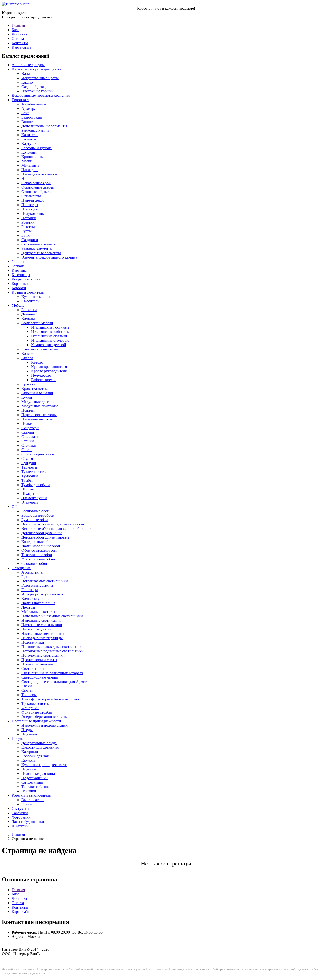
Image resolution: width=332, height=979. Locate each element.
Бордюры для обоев (37, 515)
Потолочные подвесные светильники (52, 651)
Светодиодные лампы (39, 677)
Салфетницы (32, 782)
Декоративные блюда (39, 743)
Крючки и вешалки (37, 393)
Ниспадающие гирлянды (42, 638)
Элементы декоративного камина (49, 257)
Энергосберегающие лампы (44, 717)
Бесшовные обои (35, 511)
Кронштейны (32, 157)
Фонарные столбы (36, 712)
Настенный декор (36, 629)
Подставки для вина (38, 773)
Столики (28, 445)
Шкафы (27, 493)
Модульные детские (37, 402)
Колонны (29, 152)
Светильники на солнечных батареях (52, 673)
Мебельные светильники (42, 612)
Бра (24, 577)
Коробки (19, 288)
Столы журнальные (37, 454)
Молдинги (30, 165)
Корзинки (20, 283)
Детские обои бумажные (41, 533)
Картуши (28, 143)
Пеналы (28, 410)
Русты (26, 231)
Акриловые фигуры (28, 65)
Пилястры (29, 205)
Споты (27, 690)
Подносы (29, 769)
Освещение (21, 568)
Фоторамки (21, 817)
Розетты (28, 227)
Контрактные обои (36, 542)
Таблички (20, 813)
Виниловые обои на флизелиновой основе (56, 528)
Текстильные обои (36, 555)
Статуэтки (20, 808)
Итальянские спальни (49, 336)
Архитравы (30, 108)
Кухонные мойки (35, 297)
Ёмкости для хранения (40, 747)
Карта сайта (21, 47)
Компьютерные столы (39, 349)
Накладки (29, 170)
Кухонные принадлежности (44, 765)
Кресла (27, 358)
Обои (16, 507)
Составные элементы (39, 244)
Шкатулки (20, 826)
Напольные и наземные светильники (52, 616)
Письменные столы (37, 419)
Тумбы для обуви (35, 485)
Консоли (28, 353)
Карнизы (28, 139)
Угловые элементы (36, 248)
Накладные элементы (39, 174)
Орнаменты (31, 196)
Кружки (28, 760)
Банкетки (29, 310)
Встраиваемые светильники (44, 581)
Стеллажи (29, 437)
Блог (15, 30)
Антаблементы (33, 104)
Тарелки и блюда (35, 787)
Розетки (28, 222)
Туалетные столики (37, 472)
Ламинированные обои (40, 546)
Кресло (37, 362)
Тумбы (27, 480)
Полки (26, 423)
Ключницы (21, 275)
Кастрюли (29, 752)
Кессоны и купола (36, 148)
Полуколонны (33, 213)
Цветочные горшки (37, 91)
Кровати (28, 384)
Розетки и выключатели (31, 795)
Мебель (18, 305)
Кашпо (27, 82)
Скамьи (27, 432)
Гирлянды (29, 590)
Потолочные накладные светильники (52, 647)
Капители (29, 135)
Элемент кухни (34, 498)
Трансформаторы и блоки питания (50, 699)
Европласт (20, 100)
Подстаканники (34, 778)
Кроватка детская (35, 388)
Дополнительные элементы (44, 126)
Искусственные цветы (40, 78)
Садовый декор (34, 87)
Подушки (29, 734)
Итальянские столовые (50, 340)
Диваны (28, 314)
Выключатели (32, 800)
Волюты (28, 122)
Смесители (30, 301)
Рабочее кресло (43, 380)
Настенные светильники (41, 625)
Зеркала (18, 266)
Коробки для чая (35, 756)
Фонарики (30, 708)
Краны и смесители (28, 292)
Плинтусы (30, 209)
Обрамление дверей (37, 187)
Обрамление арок (36, 183)
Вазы (25, 73)
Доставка (19, 34)
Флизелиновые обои (38, 559)
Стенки (27, 441)
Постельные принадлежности (36, 721)
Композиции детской (48, 345)
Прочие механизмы (37, 664)
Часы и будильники (28, 822)
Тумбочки (29, 476)
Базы (25, 113)
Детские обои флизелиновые (45, 537)
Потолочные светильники (43, 655)
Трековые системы (36, 703)
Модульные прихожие (39, 406)
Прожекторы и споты (39, 660)
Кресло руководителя (49, 371)
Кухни (26, 397)
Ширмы (28, 489)
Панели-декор (32, 200)
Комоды (28, 318)
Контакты (20, 43)
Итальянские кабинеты (50, 332)
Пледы (27, 730)
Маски (26, 161)
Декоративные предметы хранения (41, 95)
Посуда (18, 738)
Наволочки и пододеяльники (45, 725)
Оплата (18, 38)
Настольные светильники (42, 633)
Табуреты (29, 467)
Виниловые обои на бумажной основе (53, 524)
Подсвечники (32, 642)
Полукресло (41, 375)
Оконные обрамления (39, 192)
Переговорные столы (39, 415)
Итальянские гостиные (50, 327)
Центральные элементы (41, 253)
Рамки (26, 804)
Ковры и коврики (26, 279)
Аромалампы (32, 572)
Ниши (26, 178)
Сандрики (29, 240)
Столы (26, 450)
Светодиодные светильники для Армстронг (57, 682)
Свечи (26, 686)
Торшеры (29, 695)
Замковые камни (35, 130)
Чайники (28, 791)
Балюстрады (31, 117)
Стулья (27, 458)
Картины (19, 270)
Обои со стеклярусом (39, 550)
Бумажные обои (34, 520)
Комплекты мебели (37, 323)
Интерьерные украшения (42, 594)
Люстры (28, 607)
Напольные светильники (42, 620)
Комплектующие (35, 598)
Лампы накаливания (38, 603)
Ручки (26, 235)
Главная (18, 25)
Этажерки (29, 502)
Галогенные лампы (37, 585)
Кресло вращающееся (49, 367)
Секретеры (30, 428)
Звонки (18, 262)
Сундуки (28, 463)
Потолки (28, 218)
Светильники (32, 668)
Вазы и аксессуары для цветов (37, 69)
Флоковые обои (34, 563)
